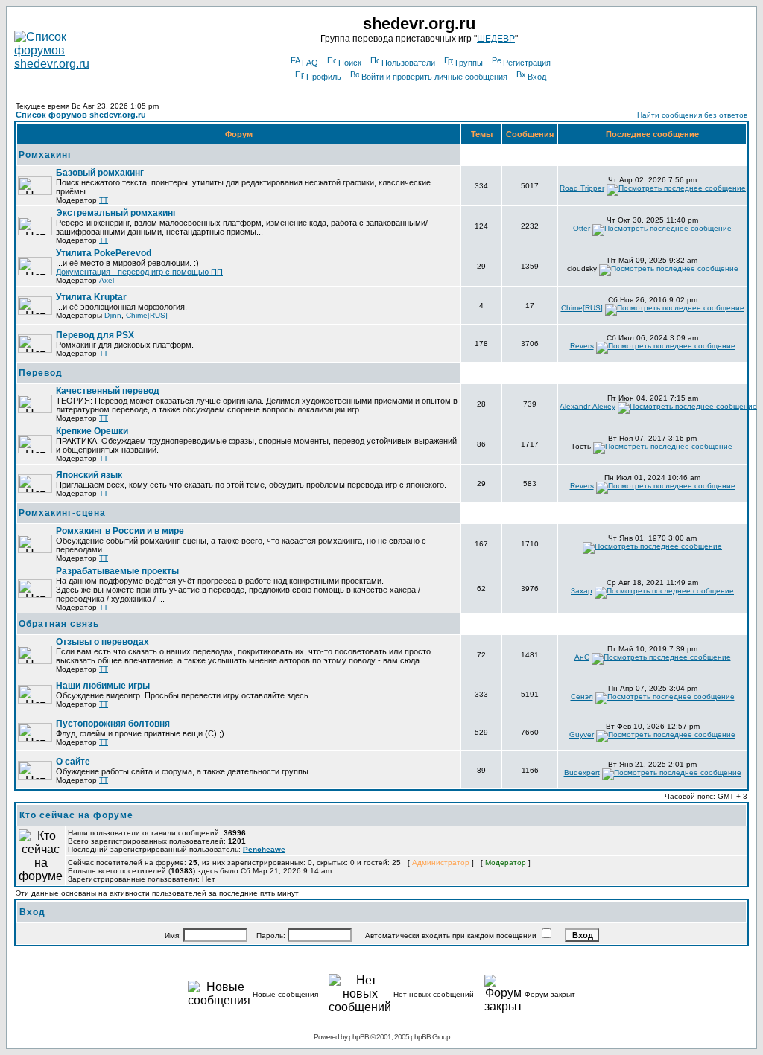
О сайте (73, 761)
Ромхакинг (45, 155)
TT (103, 200)
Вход (537, 76)
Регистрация (527, 62)
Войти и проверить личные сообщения (434, 76)
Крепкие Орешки (92, 431)
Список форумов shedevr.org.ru (81, 114)
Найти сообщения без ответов (692, 115)
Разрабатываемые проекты (117, 571)
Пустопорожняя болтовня (113, 723)
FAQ (310, 62)
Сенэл (582, 696)
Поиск (349, 62)
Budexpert (582, 772)
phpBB (359, 1037)
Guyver (581, 734)
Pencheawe (264, 849)
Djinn (112, 315)
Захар (581, 591)
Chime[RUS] (147, 315)
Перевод (41, 373)
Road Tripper (582, 188)
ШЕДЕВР (496, 39)
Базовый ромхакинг (100, 173)
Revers (582, 346)
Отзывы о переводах (102, 642)
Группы (469, 62)
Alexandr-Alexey (587, 406)
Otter (581, 228)
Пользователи (408, 62)
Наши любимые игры (103, 686)
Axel (106, 280)
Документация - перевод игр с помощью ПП (139, 271)
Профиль (323, 76)
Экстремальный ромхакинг (116, 213)
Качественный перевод (107, 391)
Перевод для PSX (95, 335)
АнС (581, 657)
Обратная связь (59, 624)
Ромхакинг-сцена (62, 513)
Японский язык (89, 475)
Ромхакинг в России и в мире (120, 531)
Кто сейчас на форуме (76, 815)
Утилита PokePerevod (103, 253)
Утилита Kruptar (91, 297)
